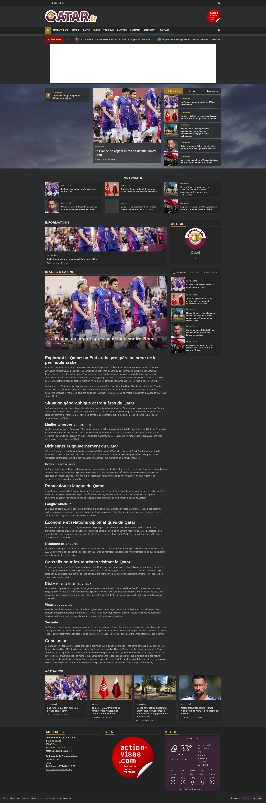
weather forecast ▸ (192, 789)
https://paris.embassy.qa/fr (59, 751)
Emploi (76, 30)
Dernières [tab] (175, 91)
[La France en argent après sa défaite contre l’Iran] (127, 115)
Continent (149, 30)
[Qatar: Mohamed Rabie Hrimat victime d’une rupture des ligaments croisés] (171, 145)
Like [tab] (193, 91)
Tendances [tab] (212, 91)
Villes (96, 30)
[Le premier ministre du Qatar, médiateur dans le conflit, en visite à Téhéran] (171, 159)
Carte (86, 30)
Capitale (122, 30)
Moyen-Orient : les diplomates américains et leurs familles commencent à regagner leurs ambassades (174, 39)
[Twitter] (195, 258)
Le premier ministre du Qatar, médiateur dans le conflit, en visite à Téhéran (199, 347)
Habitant (135, 30)
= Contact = (164, 30)
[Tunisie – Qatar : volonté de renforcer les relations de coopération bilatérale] (171, 115)
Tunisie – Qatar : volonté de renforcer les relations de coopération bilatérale (80, 39)
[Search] (219, 30)
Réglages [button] (235, 798)
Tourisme (108, 30)
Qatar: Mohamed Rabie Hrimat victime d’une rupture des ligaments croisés (200, 332)
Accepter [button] (257, 798)
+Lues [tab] (195, 272)
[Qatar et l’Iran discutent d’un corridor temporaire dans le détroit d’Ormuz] (112, 206)
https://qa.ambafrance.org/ (59, 769)
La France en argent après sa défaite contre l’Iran (72, 259)
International (61, 30)
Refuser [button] (246, 798)
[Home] (48, 30)
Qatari (113, 159)
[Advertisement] (133, 63)
